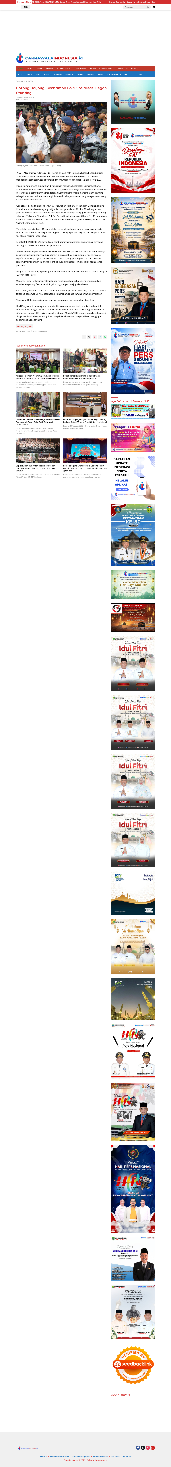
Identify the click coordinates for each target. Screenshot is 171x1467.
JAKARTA (69, 74)
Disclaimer (115, 1456)
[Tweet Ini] (89, 337)
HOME (20, 68)
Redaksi (43, 1456)
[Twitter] (143, 1448)
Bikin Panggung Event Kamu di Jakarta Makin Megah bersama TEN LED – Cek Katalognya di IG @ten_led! (85, 468)
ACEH (20, 74)
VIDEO (93, 68)
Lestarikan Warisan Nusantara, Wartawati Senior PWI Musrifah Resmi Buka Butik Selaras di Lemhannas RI (38, 422)
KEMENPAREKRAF (106, 68)
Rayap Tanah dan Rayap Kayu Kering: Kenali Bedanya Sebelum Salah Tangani (81, 2)
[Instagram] (148, 1448)
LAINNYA (122, 68)
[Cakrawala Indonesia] (49, 58)
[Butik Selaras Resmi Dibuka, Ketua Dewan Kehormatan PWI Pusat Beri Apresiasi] (85, 361)
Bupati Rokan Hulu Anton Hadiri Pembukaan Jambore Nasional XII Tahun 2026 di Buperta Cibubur (36, 468)
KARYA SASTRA (63, 68)
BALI (126, 74)
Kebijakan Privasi (100, 1456)
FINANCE (49, 68)
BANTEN (58, 74)
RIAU (38, 74)
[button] (148, 7)
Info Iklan (127, 1456)
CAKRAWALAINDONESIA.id (25, 97)
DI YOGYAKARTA (114, 74)
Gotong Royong (24, 326)
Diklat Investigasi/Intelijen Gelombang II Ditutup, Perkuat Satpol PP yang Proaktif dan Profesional (85, 420)
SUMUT (29, 74)
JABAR (80, 74)
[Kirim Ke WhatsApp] (105, 337)
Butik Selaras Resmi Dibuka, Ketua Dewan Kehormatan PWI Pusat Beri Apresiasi (81, 377)
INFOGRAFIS (81, 68)
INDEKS (25, 7)
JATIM (100, 74)
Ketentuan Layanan (81, 1456)
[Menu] (18, 7)
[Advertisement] (85, 31)
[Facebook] (138, 1448)
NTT (134, 74)
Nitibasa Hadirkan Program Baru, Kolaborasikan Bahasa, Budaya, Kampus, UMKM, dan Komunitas (38, 377)
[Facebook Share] (84, 337)
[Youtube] (153, 1448)
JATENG (90, 74)
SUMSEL (47, 74)
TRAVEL (39, 68)
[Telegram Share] (100, 337)
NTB (141, 74)
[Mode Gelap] (153, 7)
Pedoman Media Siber (60, 1456)
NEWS (29, 68)
